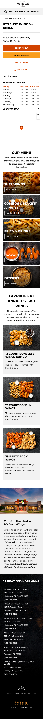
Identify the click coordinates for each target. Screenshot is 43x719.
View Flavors (11, 260)
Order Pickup (21, 48)
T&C (29, 693)
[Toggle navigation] (4, 4)
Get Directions (10, 76)
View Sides (11, 236)
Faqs (34, 693)
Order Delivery (21, 55)
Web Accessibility (10, 697)
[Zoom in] (38, 114)
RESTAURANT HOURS (14, 82)
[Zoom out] (38, 117)
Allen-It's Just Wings (14, 633)
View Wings (11, 189)
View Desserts (11, 283)
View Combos (11, 213)
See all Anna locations (15, 18)
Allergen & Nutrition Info (29, 697)
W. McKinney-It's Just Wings (18, 618)
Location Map (11, 109)
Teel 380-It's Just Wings (16, 647)
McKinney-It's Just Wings (16, 589)
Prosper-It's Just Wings (16, 604)
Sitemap (9, 693)
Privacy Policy (20, 693)
